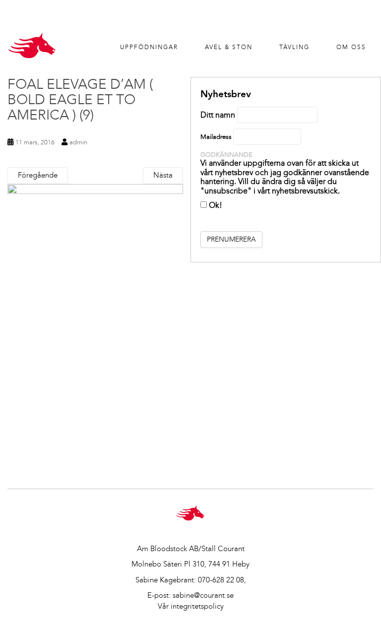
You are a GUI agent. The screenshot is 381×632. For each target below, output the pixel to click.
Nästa (163, 175)
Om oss (351, 47)
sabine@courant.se (203, 595)
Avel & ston (229, 47)
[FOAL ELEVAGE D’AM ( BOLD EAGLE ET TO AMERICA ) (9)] (95, 325)
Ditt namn (217, 115)
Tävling (294, 47)
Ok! (214, 205)
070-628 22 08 (221, 579)
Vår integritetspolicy (191, 606)
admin (78, 142)
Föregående (38, 175)
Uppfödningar (149, 47)
